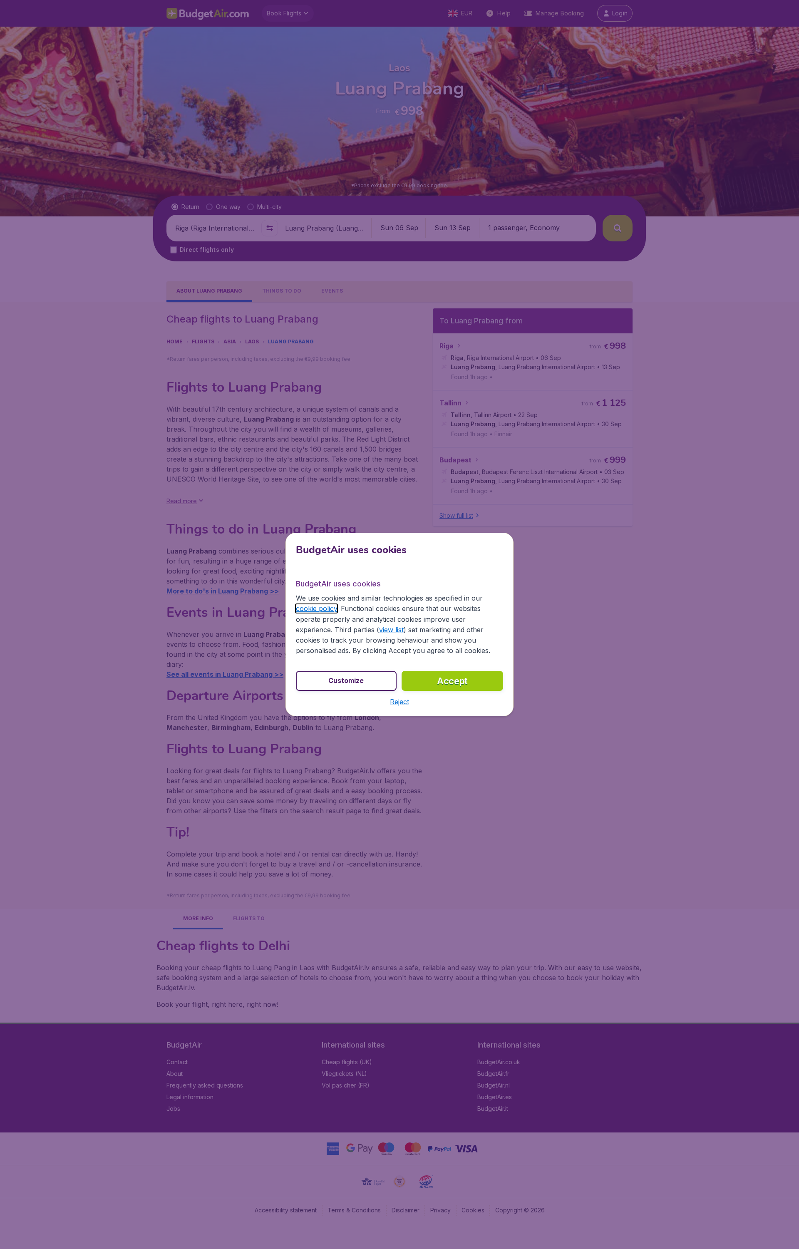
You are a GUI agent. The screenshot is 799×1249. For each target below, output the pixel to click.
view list (391, 630)
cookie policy (316, 608)
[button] (399, 702)
